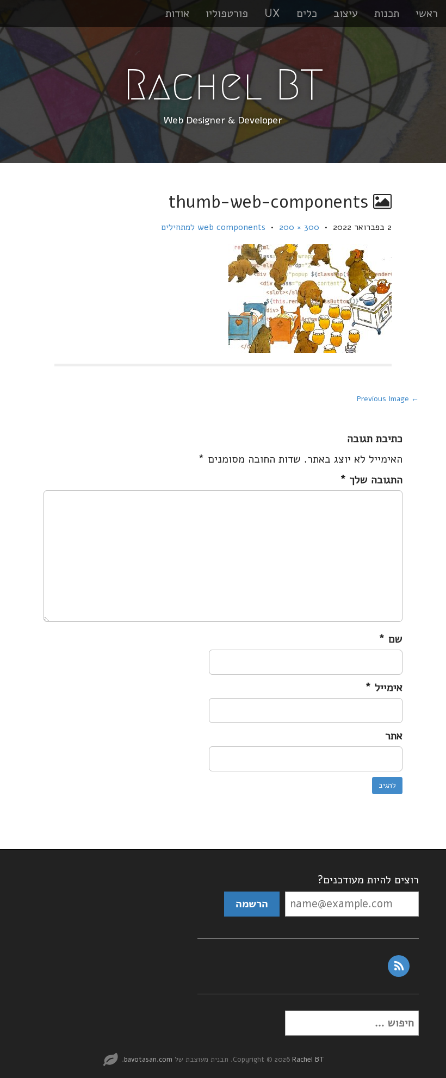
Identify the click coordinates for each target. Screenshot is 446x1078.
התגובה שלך (371, 479)
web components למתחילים (213, 227)
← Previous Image (388, 399)
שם (390, 639)
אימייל (383, 687)
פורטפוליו (227, 13)
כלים (306, 13)
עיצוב (345, 13)
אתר (393, 735)
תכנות (386, 13)
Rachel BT (223, 84)
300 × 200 (299, 227)
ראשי (427, 13)
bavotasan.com (148, 1059)
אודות (177, 13)
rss (398, 966)
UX (272, 13)
